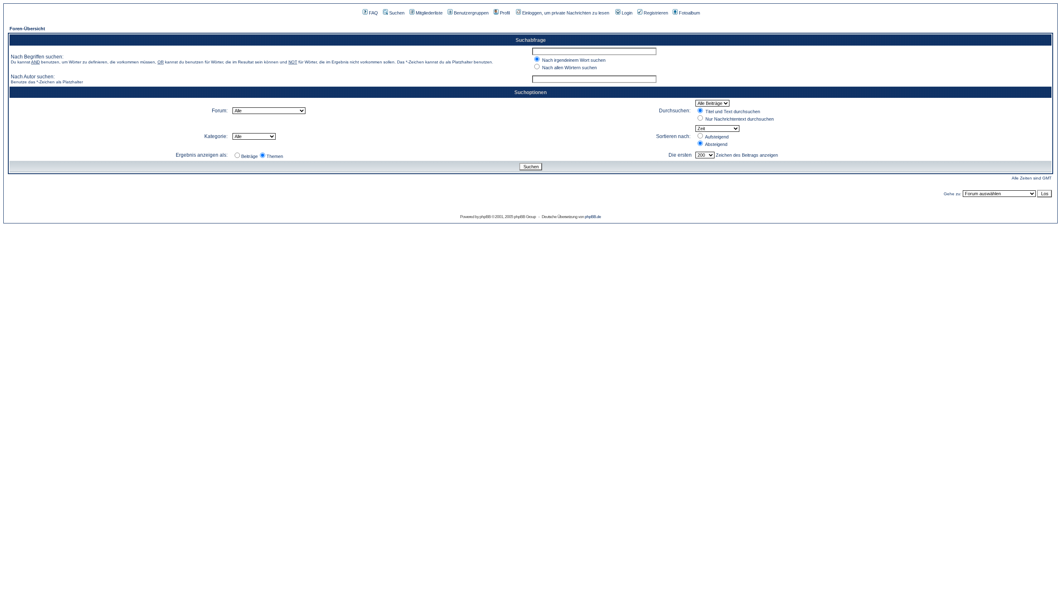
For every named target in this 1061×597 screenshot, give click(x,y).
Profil (505, 12)
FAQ (373, 12)
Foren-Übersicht (27, 28)
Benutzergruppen (471, 12)
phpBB (485, 216)
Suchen (397, 12)
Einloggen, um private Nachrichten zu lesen (565, 12)
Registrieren (656, 12)
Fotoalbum (689, 12)
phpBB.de (593, 216)
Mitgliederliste (429, 12)
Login (627, 12)
